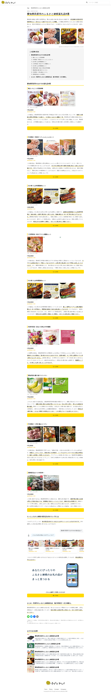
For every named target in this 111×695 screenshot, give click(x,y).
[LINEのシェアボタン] (28, 616)
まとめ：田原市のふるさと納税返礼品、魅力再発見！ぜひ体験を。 (49, 77)
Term (45, 689)
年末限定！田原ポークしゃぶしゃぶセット (43, 59)
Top (28, 8)
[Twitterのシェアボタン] (31, 616)
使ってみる (55, 595)
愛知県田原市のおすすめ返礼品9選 (40, 55)
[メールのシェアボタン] (37, 616)
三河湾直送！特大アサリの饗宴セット (42, 63)
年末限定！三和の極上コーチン (40, 72)
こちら (51, 623)
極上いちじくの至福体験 (38, 57)
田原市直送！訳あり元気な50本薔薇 (41, 68)
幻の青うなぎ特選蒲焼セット (40, 61)
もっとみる (55, 128)
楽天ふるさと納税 (33, 107)
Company (63, 689)
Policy (51, 689)
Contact (56, 689)
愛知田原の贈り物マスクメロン (40, 70)
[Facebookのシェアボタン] (34, 616)
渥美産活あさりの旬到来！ (39, 74)
